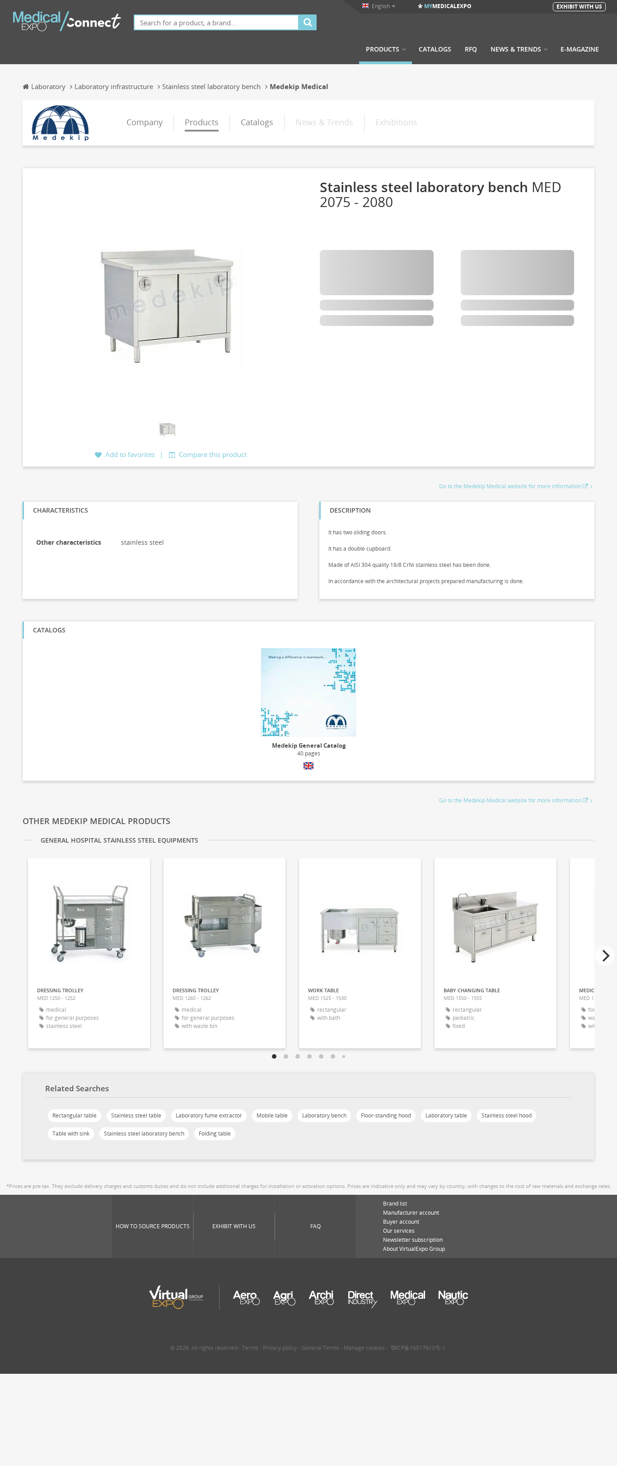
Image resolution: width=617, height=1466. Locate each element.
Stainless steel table (136, 1115)
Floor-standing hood (386, 1115)
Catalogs (435, 49)
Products (382, 49)
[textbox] (216, 22)
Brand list (395, 1203)
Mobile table (272, 1115)
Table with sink (70, 1133)
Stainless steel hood (506, 1115)
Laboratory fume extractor (209, 1115)
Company (144, 122)
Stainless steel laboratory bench (144, 1133)
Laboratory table (446, 1115)
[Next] (605, 956)
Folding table (215, 1133)
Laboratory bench (324, 1115)
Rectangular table (74, 1115)
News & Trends (516, 49)
